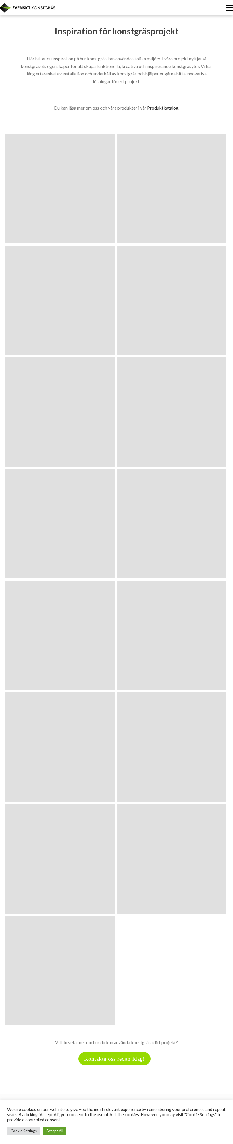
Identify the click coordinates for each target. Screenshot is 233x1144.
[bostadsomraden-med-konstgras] (171, 412)
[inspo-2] (171, 523)
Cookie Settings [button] (24, 1131)
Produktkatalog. (163, 107)
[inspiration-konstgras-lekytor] (60, 859)
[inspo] (60, 747)
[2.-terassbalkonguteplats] (171, 300)
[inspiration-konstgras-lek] (60, 970)
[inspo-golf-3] (60, 635)
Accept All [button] (54, 1131)
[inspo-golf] (171, 635)
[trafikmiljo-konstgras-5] (60, 412)
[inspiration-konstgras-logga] (171, 747)
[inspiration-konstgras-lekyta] (171, 859)
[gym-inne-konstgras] (60, 523)
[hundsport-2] (60, 300)
